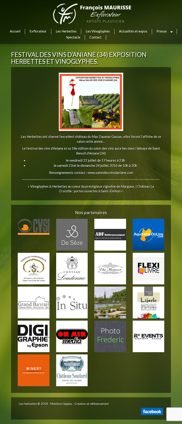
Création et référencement (92, 404)
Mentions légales (61, 404)
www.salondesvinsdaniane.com (110, 173)
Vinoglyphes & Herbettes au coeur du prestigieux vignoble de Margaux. (82, 186)
